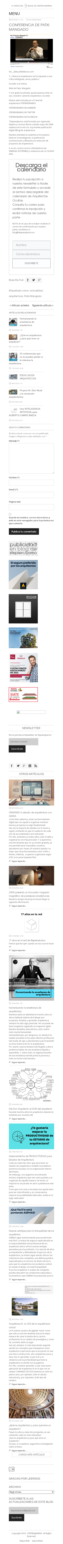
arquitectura (16, 296)
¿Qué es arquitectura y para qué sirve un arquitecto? (25, 338)
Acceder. (46, 95)
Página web (15, 501)
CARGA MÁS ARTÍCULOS (32, 1454)
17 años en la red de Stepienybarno (27, 940)
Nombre (14, 477)
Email (13, 489)
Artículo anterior (20, 305)
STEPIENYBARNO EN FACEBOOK (23, 117)
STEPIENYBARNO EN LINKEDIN (22, 107)
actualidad (36, 290)
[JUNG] (23, 608)
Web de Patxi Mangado (20, 88)
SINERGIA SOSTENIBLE (18, 151)
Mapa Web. (25, 1540)
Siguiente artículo (42, 305)
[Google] (39, 280)
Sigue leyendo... (19, 861)
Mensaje (14, 440)
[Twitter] (33, 280)
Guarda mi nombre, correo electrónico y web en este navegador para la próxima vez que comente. (31, 520)
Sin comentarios (35, 20)
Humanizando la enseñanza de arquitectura (28, 321)
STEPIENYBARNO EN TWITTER (22, 112)
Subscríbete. (37, 1540)
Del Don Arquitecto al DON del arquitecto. (31, 1108)
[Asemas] (31, 1)
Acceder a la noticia (18, 83)
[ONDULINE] (23, 694)
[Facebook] (28, 280)
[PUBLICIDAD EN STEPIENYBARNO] (23, 548)
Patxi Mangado (33, 296)
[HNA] (23, 667)
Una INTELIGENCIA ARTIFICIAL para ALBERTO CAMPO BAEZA (24, 412)
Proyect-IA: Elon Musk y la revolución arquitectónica (25, 393)
